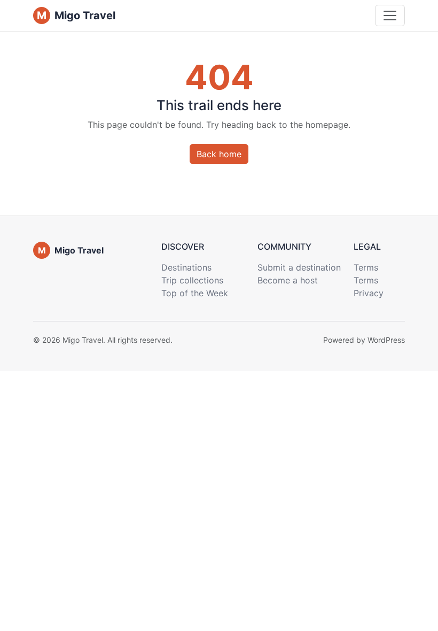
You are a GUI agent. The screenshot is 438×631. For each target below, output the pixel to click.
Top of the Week (194, 293)
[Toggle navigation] (390, 15)
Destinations (186, 267)
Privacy (369, 293)
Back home (219, 154)
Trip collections (192, 280)
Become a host (287, 280)
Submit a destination (299, 267)
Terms (366, 267)
